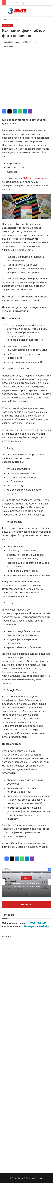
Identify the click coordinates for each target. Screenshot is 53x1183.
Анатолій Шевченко (11, 42)
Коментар (26, 904)
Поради (26, 878)
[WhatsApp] (20, 111)
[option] (26, 882)
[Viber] (30, 111)
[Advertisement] (26, 78)
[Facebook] (4, 111)
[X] (9, 111)
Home (6, 19)
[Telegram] (25, 111)
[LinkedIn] (15, 111)
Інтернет (14, 19)
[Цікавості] (18, 10)
